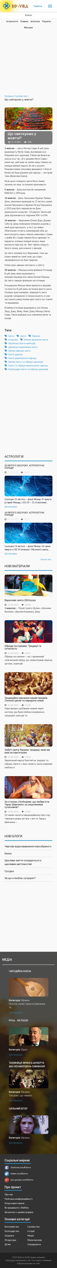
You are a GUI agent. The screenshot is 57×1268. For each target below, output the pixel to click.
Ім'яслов (35, 21)
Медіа (30, 1235)
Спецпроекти (34, 1244)
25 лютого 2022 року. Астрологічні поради (24, 466)
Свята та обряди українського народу (28, 365)
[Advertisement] (28, 59)
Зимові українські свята (36, 339)
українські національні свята (22, 346)
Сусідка (9, 871)
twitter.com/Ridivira (19, 1173)
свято (23, 335)
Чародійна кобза (20, 971)
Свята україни (15, 354)
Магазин (28, 27)
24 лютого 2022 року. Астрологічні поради (24, 513)
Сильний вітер (18, 1108)
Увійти (38, 6)
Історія (31, 1231)
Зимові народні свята (19, 350)
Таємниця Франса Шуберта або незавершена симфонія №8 (27, 1064)
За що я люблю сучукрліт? (20, 878)
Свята (11, 335)
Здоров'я (9, 1235)
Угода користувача (14, 1203)
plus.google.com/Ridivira (22, 1179)
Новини (24, 21)
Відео (24, 1049)
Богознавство (12, 1226)
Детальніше (11, 506)
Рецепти (46, 21)
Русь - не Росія (18, 1020)
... (28, 612)
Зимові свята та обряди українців (25, 361)
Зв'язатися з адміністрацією (19, 1212)
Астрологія (12, 21)
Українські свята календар (21, 343)
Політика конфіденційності (19, 1198)
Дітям (8, 1244)
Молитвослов (34, 1240)
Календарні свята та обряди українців (28, 369)
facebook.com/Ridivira (21, 1167)
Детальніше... (16, 1012)
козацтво (13, 339)
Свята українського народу (22, 358)
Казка (8, 853)
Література (10, 1240)
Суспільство (33, 1226)
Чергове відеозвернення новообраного (28, 846)
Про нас (9, 1194)
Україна (36, 335)
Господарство (12, 1231)
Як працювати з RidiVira (17, 1207)
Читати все (45, 559)
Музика (25, 1000)
